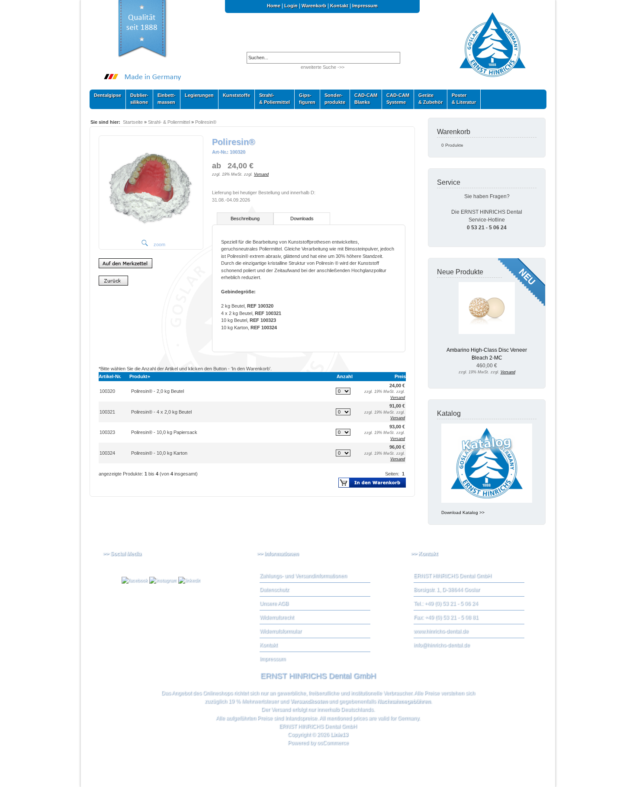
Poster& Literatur (464, 99)
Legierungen (197, 97)
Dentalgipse (105, 97)
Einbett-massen (164, 99)
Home (273, 5)
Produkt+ (139, 376)
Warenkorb (314, 5)
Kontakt (339, 5)
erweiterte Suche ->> (322, 67)
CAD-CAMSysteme (395, 99)
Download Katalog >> (463, 512)
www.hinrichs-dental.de (441, 631)
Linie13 (339, 735)
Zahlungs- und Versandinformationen (303, 576)
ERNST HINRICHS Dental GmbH (318, 726)
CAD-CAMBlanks (363, 99)
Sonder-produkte (332, 99)
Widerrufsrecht (277, 617)
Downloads (302, 218)
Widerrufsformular (281, 631)
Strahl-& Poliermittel (274, 99)
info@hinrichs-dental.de (442, 645)
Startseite (133, 122)
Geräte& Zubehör (428, 99)
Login (291, 5)
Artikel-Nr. (110, 376)
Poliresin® (205, 122)
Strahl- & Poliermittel (169, 122)
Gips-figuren (305, 99)
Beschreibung (245, 218)
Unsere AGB (274, 604)
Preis (400, 376)
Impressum (365, 5)
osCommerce (333, 743)
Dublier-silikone (137, 99)
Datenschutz (274, 590)
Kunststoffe (234, 97)
